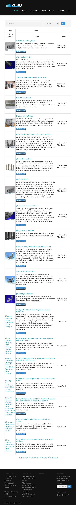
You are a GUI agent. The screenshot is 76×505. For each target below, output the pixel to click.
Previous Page (34, 457)
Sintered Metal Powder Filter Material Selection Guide (33, 420)
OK (69, 486)
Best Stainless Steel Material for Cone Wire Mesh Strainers (34, 440)
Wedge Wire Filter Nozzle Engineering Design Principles (33, 311)
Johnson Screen (27, 496)
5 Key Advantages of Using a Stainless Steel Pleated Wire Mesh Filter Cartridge (35, 359)
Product (34, 10)
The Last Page (53, 457)
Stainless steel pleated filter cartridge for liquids (33, 247)
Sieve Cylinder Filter (23, 57)
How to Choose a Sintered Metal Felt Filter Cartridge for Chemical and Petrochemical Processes (35, 400)
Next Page (43, 457)
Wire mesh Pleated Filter (25, 271)
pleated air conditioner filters (26, 206)
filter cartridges (27, 489)
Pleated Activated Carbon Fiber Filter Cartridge (33, 134)
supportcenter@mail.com (13, 503)
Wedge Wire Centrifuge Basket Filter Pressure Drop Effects (35, 379)
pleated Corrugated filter (25, 230)
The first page (23, 457)
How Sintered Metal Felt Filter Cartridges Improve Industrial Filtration (34, 339)
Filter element (26, 483)
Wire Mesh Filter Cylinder (25, 41)
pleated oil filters (22, 179)
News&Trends (48, 10)
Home (16, 10)
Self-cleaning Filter (28, 476)
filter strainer (26, 492)
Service (61, 10)
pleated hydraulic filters (24, 294)
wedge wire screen (28, 485)
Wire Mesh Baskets (28, 494)
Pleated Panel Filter (23, 98)
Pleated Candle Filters (24, 116)
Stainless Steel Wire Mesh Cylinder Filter (31, 77)
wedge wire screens (28, 487)
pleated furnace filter (23, 159)
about (24, 10)
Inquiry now (21, 51)
